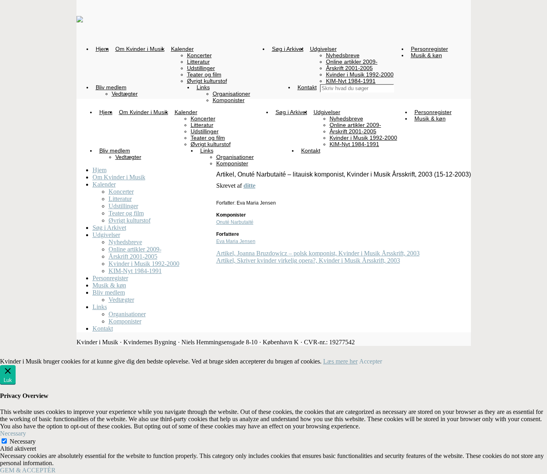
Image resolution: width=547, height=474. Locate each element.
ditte (249, 185)
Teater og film (126, 213)
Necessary (23, 441)
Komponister (125, 321)
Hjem (100, 170)
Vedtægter (121, 299)
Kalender (104, 184)
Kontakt (103, 328)
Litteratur (120, 198)
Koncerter (121, 191)
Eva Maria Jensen (235, 241)
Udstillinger (123, 206)
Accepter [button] (370, 361)
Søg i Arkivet (109, 227)
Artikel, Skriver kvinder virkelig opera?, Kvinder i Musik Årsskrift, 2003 (308, 260)
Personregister (110, 278)
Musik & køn (109, 285)
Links (100, 306)
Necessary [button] (13, 433)
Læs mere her (340, 361)
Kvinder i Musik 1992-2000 (144, 263)
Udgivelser (106, 234)
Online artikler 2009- (135, 249)
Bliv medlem (109, 292)
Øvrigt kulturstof (130, 220)
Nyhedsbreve (125, 242)
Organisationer (127, 314)
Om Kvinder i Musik (119, 177)
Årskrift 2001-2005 (133, 256)
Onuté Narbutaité (234, 222)
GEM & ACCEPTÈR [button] (28, 470)
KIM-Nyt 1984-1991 (135, 270)
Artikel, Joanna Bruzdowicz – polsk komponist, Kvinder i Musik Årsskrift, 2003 (318, 253)
